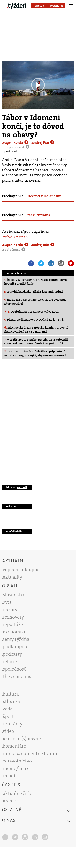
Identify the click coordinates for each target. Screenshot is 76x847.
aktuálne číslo (17, 793)
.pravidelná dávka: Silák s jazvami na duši (33, 292)
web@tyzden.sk (14, 236)
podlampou (15, 647)
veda (8, 709)
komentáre (14, 746)
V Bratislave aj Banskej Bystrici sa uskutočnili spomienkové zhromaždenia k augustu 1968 (36, 341)
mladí (9, 776)
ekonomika (15, 632)
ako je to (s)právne (22, 739)
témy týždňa (16, 639)
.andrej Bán (40, 142)
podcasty (12, 654)
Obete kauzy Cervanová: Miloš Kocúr (34, 312)
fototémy (12, 724)
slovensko (13, 595)
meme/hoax (16, 768)
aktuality (12, 577)
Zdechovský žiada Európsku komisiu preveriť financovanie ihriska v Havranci (36, 330)
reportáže (13, 624)
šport (8, 716)
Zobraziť (22, 487)
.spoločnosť (15, 147)
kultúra (11, 694)
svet (7, 602)
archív (9, 801)
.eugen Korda (13, 142)
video (8, 731)
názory (10, 609)
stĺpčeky (11, 701)
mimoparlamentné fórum (30, 753)
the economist (18, 676)
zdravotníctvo (17, 761)
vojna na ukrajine (21, 569)
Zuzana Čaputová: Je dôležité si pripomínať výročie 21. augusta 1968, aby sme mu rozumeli (35, 353)
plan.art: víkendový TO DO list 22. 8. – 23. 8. (34, 320)
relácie (10, 661)
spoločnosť (14, 669)
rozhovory (13, 617)
